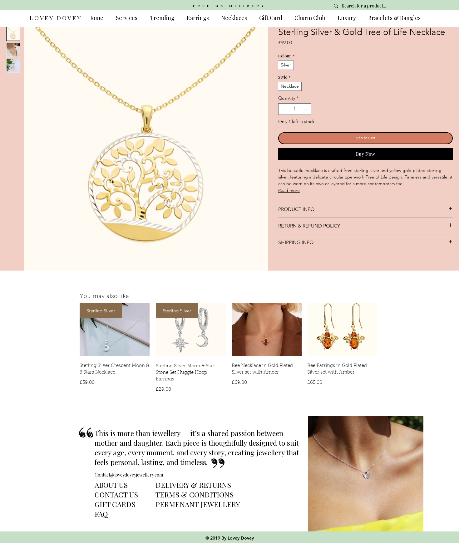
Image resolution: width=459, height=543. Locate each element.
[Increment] (306, 109)
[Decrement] (283, 109)
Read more (289, 190)
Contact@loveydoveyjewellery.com (129, 475)
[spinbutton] (295, 109)
